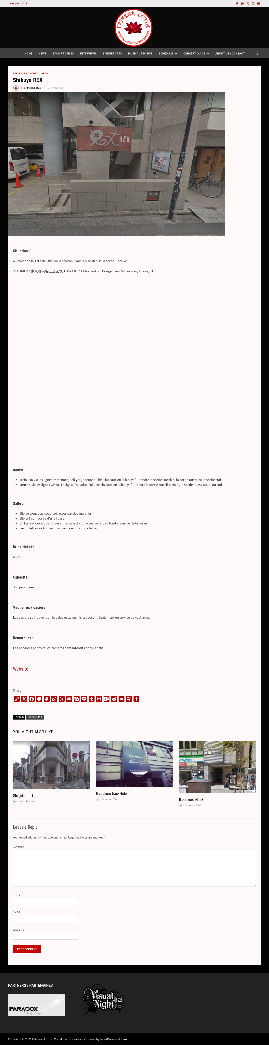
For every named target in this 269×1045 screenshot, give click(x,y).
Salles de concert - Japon (30, 73)
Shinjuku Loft (23, 795)
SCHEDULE (166, 53)
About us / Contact (230, 53)
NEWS (42, 53)
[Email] (258, 3)
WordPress (107, 1039)
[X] (248, 3)
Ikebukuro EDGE (191, 799)
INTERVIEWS (88, 53)
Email (17, 912)
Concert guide (194, 53)
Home (28, 53)
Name (16, 894)
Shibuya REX (35, 717)
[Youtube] (243, 3)
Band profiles (63, 53)
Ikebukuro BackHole (111, 793)
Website (20, 669)
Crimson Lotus (32, 88)
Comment (21, 846)
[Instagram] (253, 3)
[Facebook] (237, 3)
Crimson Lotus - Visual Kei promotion (57, 1039)
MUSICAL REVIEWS (140, 53)
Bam (124, 1039)
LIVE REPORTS (112, 53)
